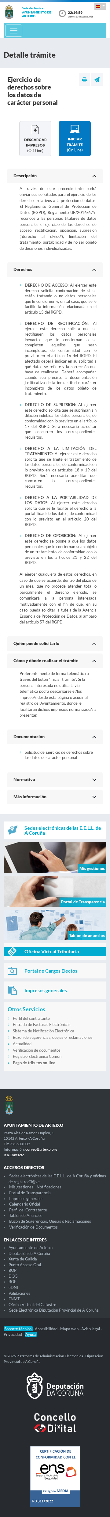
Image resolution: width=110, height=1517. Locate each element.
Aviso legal (91, 1328)
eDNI (13, 1287)
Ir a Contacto (14, 1155)
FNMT (14, 1298)
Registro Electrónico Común (37, 1056)
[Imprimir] (84, 79)
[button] (100, 6)
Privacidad (13, 1334)
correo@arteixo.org (41, 1149)
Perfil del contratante (31, 1018)
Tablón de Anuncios (25, 1215)
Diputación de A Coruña (29, 1253)
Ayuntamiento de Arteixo (31, 1247)
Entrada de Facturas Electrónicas (42, 1024)
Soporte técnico (18, 1328)
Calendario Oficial (24, 1204)
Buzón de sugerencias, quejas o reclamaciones (53, 1037)
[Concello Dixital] (55, 1427)
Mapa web (69, 1328)
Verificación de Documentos (33, 1227)
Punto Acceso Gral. (25, 1264)
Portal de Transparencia (30, 1192)
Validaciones (19, 1293)
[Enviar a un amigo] (97, 79)
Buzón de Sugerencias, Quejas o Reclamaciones (50, 1221)
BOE (12, 1281)
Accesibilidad (46, 1328)
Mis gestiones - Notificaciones (35, 1186)
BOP (12, 1270)
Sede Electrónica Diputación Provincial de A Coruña (54, 1310)
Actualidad (22, 1043)
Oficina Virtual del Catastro (32, 1304)
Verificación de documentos (37, 1050)
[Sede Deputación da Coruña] (55, 1390)
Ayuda (30, 1334)
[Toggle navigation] (13, 31)
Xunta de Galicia (23, 1258)
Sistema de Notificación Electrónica (43, 1030)
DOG (13, 1276)
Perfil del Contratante (28, 1209)
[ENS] (55, 1481)
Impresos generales (26, 1198)
